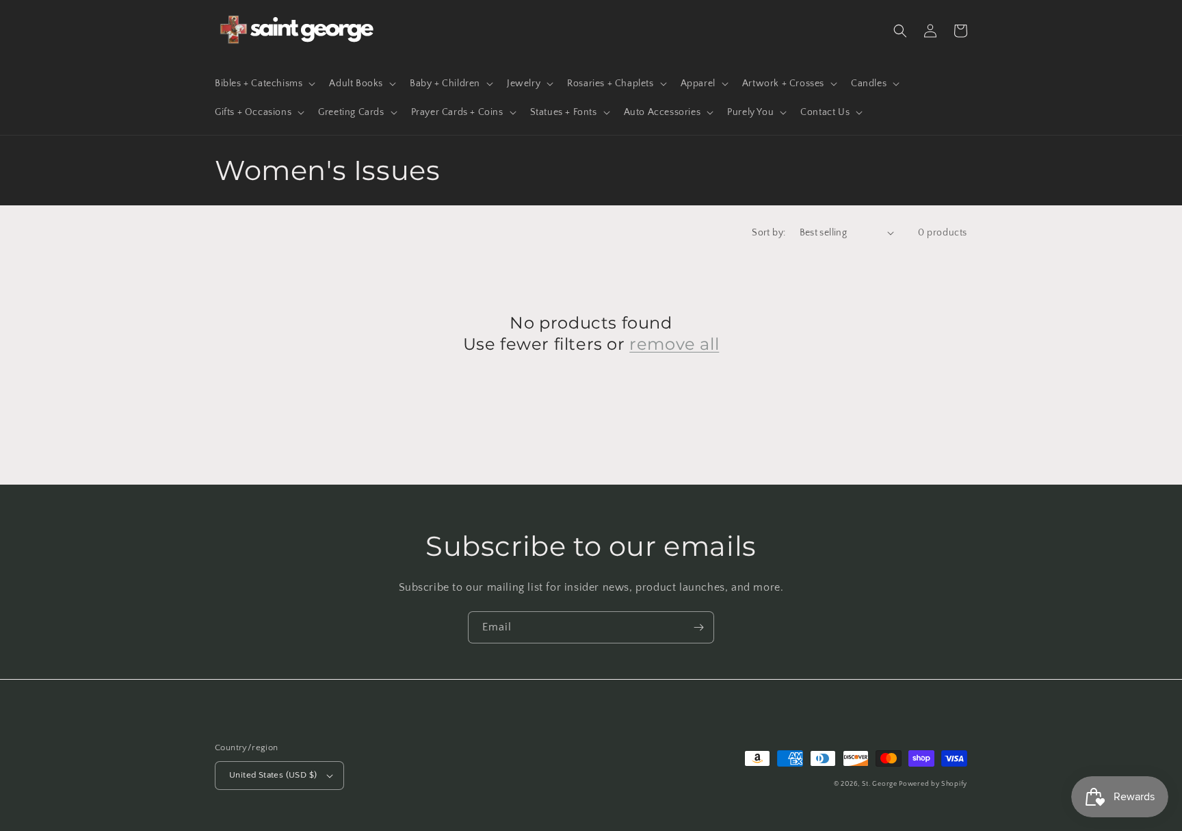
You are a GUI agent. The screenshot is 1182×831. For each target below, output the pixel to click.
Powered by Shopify (933, 784)
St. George (880, 784)
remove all (674, 344)
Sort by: (768, 232)
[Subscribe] (698, 627)
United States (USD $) (273, 775)
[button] (264, 83)
